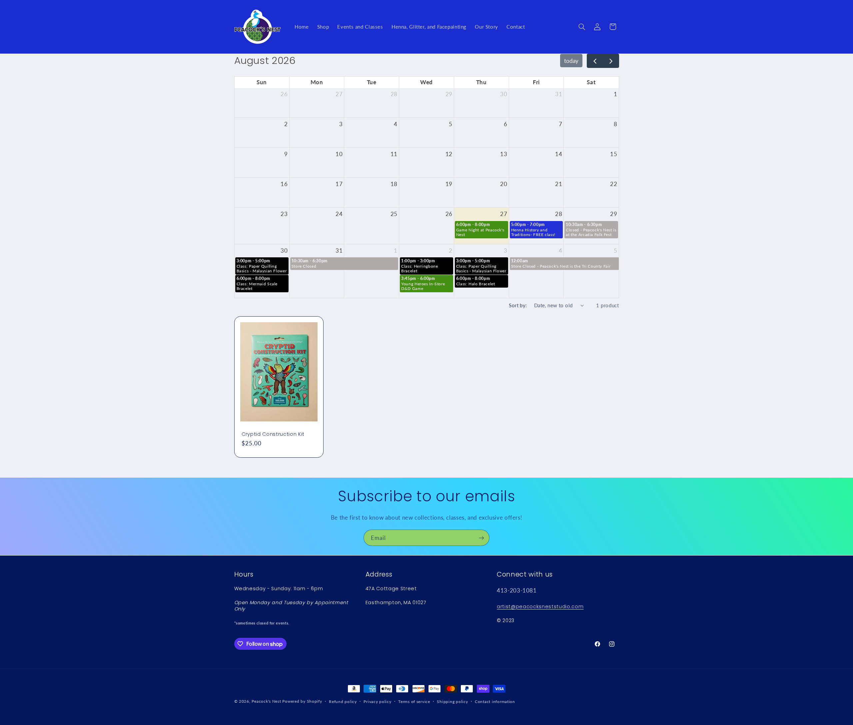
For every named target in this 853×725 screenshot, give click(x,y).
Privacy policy (377, 701)
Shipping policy (452, 701)
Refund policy (343, 701)
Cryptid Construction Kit (273, 434)
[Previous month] (595, 61)
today (571, 60)
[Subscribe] (481, 538)
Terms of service (414, 701)
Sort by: (518, 305)
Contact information (495, 701)
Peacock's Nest (266, 701)
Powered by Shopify (302, 701)
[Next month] (611, 61)
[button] (581, 26)
